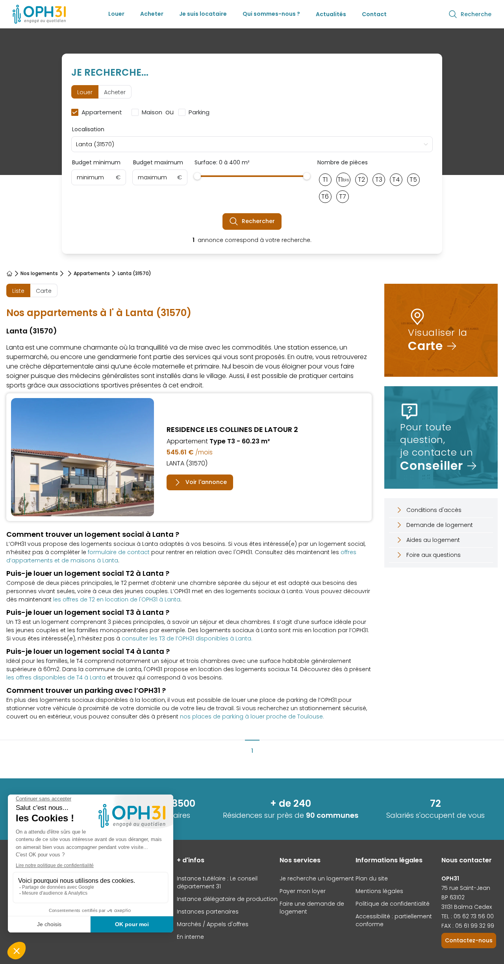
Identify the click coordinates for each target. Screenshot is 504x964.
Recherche (476, 14)
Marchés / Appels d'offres (212, 924)
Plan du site (372, 878)
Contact (374, 14)
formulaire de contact (119, 552)
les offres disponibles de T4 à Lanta (56, 677)
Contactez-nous (469, 940)
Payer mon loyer (303, 891)
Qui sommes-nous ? (271, 14)
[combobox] (252, 144)
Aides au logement (433, 540)
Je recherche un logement (317, 878)
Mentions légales (379, 891)
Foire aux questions (433, 555)
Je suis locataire (203, 14)
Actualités (331, 14)
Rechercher (258, 221)
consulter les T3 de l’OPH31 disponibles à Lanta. (187, 638)
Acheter (151, 14)
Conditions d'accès (433, 510)
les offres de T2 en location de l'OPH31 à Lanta (116, 599)
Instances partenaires (208, 912)
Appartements (92, 273)
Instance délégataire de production (227, 899)
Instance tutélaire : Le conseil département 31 (217, 882)
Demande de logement (439, 525)
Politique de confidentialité (393, 904)
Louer (116, 14)
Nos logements (39, 273)
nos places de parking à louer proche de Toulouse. (252, 716)
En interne (190, 937)
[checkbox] (98, 112)
